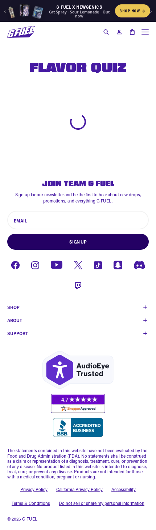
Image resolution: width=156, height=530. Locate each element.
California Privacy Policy (79, 489)
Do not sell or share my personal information (101, 503)
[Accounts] (119, 32)
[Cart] (132, 32)
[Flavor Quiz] (21, 31)
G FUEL (29, 519)
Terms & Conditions (31, 503)
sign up (77, 242)
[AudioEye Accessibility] (78, 370)
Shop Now (132, 10)
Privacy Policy (34, 489)
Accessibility (123, 489)
